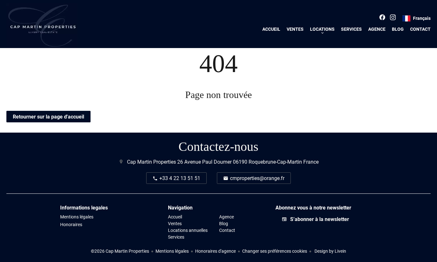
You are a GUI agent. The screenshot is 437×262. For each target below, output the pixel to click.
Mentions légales (172, 251)
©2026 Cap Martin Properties (120, 251)
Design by (330, 251)
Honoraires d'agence (215, 251)
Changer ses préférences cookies (274, 251)
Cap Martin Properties (151, 161)
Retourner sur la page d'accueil (48, 116)
